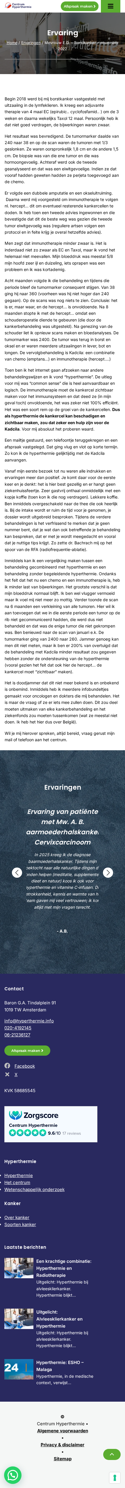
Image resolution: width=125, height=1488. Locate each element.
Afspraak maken (78, 6)
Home (12, 42)
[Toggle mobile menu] (110, 6)
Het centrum (17, 1182)
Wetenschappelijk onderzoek (34, 1189)
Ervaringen (31, 42)
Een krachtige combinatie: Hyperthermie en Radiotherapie (64, 1268)
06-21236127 (17, 1035)
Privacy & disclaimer (62, 1444)
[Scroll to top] (112, 1454)
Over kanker (16, 1217)
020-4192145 (17, 1028)
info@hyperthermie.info (29, 1021)
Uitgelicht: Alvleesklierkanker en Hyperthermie (59, 1319)
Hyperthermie (18, 1175)
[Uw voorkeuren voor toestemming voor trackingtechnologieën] (114, 1477)
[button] (17, 873)
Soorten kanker (20, 1224)
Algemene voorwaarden (62, 1430)
